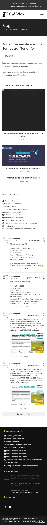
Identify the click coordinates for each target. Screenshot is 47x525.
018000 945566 (30, 4)
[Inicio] (3, 29)
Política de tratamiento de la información (24, 459)
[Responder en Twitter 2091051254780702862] (11, 269)
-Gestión (32, 521)
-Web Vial (39, 521)
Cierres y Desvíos (11, 201)
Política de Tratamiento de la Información (20, 223)
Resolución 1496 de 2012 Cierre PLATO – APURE (23, 135)
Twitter (38, 6)
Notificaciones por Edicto (14, 220)
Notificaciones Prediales (13, 218)
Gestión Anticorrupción (13, 212)
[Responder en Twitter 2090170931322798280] (11, 356)
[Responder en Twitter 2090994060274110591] (11, 306)
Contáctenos (9, 226)
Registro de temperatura (11, 521)
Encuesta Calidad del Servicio (15, 209)
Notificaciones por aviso (16, 451)
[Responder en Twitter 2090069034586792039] (11, 408)
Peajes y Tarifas (9, 206)
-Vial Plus (40, 521)
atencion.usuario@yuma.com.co (21, 6)
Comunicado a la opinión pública (23, 178)
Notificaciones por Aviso (13, 215)
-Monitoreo (25, 521)
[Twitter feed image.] (27, 343)
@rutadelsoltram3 (33, 240)
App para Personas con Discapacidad (19, 229)
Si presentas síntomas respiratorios (23, 168)
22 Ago (44, 240)
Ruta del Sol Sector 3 (14, 240)
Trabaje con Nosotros (12, 204)
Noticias (24, 29)
